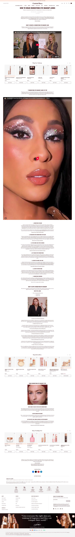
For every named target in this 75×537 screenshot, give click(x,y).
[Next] (69, 354)
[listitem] (19, 5)
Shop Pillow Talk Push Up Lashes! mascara (37, 266)
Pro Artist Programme (34, 501)
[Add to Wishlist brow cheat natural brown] (48, 65)
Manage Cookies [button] (27, 533)
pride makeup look (50, 17)
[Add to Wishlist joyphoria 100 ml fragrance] (25, 433)
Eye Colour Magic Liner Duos (40, 230)
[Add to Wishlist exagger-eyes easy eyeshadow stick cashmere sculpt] (14, 65)
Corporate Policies (22, 533)
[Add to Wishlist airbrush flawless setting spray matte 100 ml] (70, 433)
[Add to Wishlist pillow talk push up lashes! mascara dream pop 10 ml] (70, 65)
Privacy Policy (4, 503)
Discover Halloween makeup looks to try (37, 465)
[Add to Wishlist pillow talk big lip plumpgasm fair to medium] (59, 433)
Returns (17, 501)
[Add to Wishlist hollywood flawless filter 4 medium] (36, 357)
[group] (9, 74)
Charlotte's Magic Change (35, 507)
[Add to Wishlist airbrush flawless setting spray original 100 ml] (14, 357)
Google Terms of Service (26, 534)
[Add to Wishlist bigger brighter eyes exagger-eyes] (36, 65)
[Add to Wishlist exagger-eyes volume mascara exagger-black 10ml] (25, 65)
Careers (3, 501)
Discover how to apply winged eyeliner (37, 232)
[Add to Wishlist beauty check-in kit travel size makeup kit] (70, 357)
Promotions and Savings (34, 505)
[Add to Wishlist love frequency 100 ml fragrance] (36, 433)
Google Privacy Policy (19, 534)
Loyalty (62, 3)
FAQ (16, 503)
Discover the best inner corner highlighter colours (37, 250)
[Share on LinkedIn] (41, 472)
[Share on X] (36, 472)
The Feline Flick (44, 229)
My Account (17, 505)
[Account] (64, 3)
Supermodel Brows (40, 278)
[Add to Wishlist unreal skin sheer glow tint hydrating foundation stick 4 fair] (59, 357)
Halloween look (33, 18)
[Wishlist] (67, 3)
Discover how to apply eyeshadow (37, 240)
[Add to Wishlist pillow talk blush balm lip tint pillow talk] (48, 433)
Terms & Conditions (16, 533)
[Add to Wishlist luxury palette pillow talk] (59, 65)
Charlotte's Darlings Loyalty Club (20, 507)
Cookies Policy (4, 505)
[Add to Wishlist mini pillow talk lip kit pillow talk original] (48, 357)
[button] (69, 3)
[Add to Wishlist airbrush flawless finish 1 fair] (25, 357)
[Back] (67, 354)
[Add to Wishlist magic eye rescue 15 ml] (14, 433)
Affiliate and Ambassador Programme (36, 503)
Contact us (68, 532)
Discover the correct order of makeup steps (37, 425)
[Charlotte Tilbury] (38, 3)
